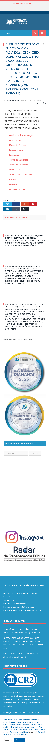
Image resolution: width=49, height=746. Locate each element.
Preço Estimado (16, 140)
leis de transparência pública (28, 702)
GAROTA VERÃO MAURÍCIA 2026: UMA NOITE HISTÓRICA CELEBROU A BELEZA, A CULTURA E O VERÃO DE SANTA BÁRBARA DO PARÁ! (25, 6)
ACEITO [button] (19, 739)
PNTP (15, 712)
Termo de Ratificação (18, 159)
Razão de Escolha (17, 189)
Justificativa (14, 155)
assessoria (32, 696)
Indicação (13, 184)
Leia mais (32, 732)
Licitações (41, 103)
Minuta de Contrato (17, 145)
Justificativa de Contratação (21, 135)
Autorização (14, 169)
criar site (20, 692)
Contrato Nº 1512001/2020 (21, 174)
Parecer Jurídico (16, 150)
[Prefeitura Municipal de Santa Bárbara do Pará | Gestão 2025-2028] (24, 21)
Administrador (13, 101)
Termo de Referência (18, 164)
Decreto (12, 179)
